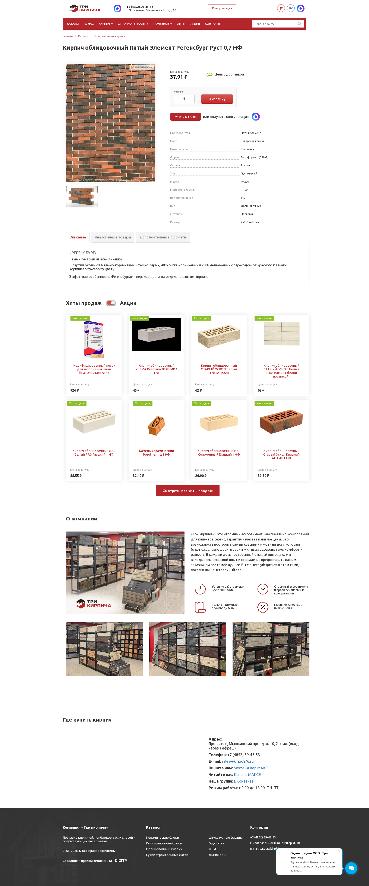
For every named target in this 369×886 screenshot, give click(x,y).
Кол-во (178, 91)
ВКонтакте (244, 781)
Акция (195, 23)
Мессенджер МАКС (251, 768)
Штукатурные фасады (226, 837)
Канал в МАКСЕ (247, 774)
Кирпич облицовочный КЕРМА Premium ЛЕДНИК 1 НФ (156, 369)
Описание (77, 237)
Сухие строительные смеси (167, 855)
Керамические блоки (162, 837)
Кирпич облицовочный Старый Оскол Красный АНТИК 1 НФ (281, 454)
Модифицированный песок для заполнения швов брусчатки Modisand (94, 369)
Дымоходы (217, 855)
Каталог (73, 23)
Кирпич (104, 23)
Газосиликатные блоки (164, 843)
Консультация (222, 8)
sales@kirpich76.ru (238, 761)
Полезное (161, 23)
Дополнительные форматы (163, 237)
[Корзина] (281, 8)
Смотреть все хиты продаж (188, 491)
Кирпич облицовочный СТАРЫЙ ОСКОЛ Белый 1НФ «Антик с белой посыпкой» (281, 371)
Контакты (213, 23)
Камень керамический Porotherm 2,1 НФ (156, 452)
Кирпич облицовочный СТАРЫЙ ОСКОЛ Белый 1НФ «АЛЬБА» (219, 369)
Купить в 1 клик (185, 116)
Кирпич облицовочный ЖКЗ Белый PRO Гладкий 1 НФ (94, 452)
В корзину (217, 99)
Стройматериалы (131, 23)
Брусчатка (216, 843)
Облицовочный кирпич (164, 849)
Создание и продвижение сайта (87, 861)
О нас (89, 23)
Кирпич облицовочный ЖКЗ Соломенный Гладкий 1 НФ (218, 452)
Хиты (181, 23)
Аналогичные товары (113, 237)
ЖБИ (212, 849)
